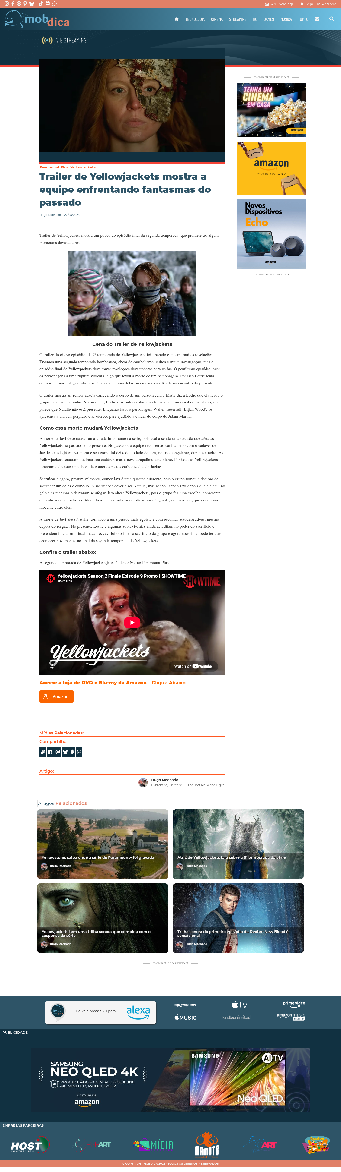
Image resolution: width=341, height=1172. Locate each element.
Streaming (238, 19)
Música (286, 19)
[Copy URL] (42, 752)
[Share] (65, 752)
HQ (255, 19)
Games (269, 19)
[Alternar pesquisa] (332, 19)
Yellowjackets (83, 167)
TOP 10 (303, 19)
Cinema (217, 19)
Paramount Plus (53, 167)
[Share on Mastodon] (57, 752)
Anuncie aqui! (284, 4)
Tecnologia (195, 19)
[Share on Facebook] (50, 752)
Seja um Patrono (321, 4)
